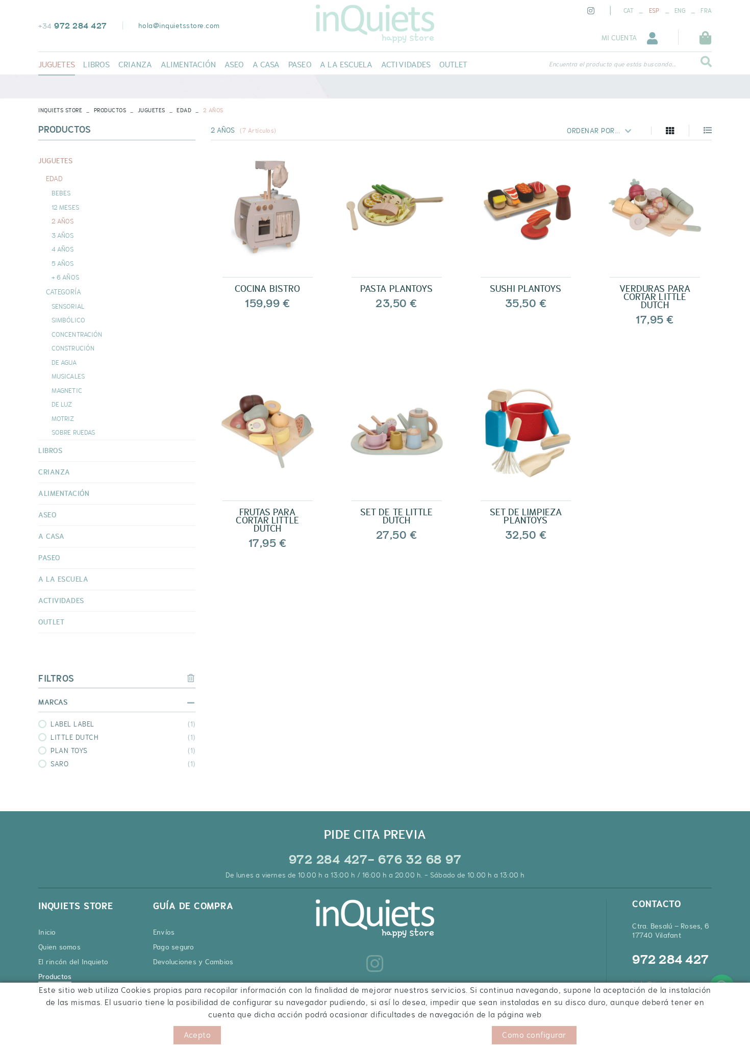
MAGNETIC (67, 390)
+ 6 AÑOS (65, 277)
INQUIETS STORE (60, 110)
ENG (680, 10)
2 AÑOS (63, 221)
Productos (110, 110)
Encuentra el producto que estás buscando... (612, 64)
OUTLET (51, 622)
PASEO (49, 558)
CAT (628, 10)
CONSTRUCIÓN (73, 348)
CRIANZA (54, 472)
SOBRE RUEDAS (73, 432)
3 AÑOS (63, 235)
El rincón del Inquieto (73, 962)
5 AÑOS (63, 263)
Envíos (164, 932)
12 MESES (65, 207)
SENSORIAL (68, 306)
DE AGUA (64, 362)
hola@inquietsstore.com (179, 25)
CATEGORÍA (63, 292)
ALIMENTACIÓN (63, 493)
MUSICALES (68, 376)
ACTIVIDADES (61, 600)
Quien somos (59, 947)
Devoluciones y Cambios (193, 962)
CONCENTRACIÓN (77, 334)
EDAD (184, 110)
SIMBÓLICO (68, 320)
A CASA (51, 536)
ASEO (47, 515)
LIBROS (50, 450)
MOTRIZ (63, 418)
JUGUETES (151, 110)
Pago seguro (173, 947)
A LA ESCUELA (63, 579)
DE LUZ (62, 404)
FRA (706, 10)
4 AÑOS (63, 249)
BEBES (61, 192)
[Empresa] (375, 24)
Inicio (47, 932)
